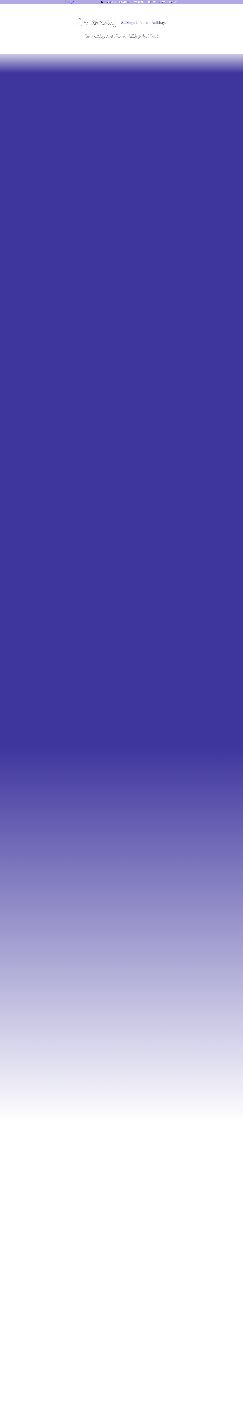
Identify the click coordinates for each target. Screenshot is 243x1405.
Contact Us (144, 63)
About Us (111, 2)
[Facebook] (102, 2)
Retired (161, 2)
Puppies (151, 2)
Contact (173, 2)
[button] (129, 2)
